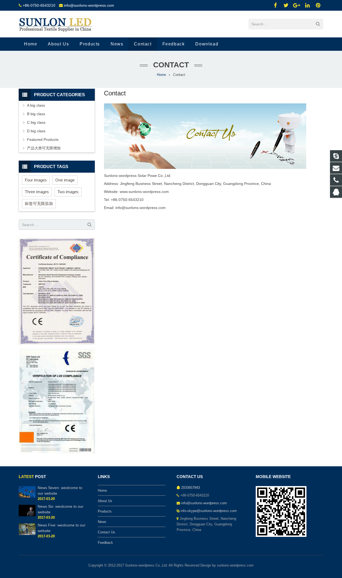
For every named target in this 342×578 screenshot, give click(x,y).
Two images (68, 191)
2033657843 (190, 488)
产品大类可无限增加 (44, 148)
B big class (36, 114)
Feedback (105, 543)
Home (161, 75)
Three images (37, 191)
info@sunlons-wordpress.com (89, 5)
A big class (36, 105)
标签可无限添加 (39, 203)
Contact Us (106, 532)
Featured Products (43, 139)
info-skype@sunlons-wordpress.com (209, 511)
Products (105, 511)
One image (65, 180)
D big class (36, 131)
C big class (36, 122)
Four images (36, 180)
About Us (105, 501)
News (102, 522)
